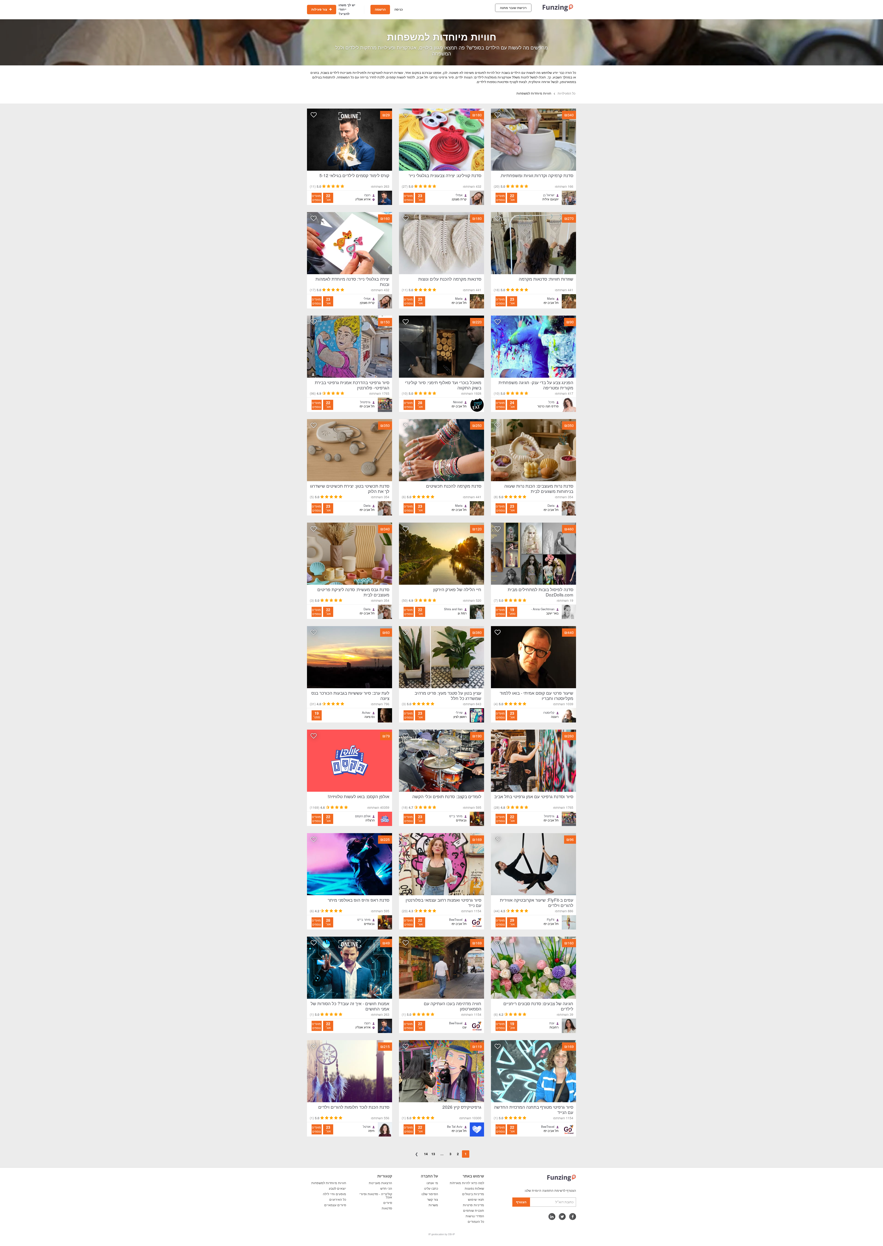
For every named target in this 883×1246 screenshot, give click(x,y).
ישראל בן (548, 195)
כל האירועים (337, 1199)
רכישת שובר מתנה (513, 8)
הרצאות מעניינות (380, 1183)
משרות (433, 1205)
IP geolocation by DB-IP (441, 1234)
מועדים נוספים (500, 197)
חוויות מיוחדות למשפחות (328, 1183)
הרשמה (380, 9)
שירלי (459, 712)
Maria (550, 298)
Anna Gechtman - (542, 609)
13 (433, 1153)
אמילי (459, 195)
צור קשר (432, 1199)
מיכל (551, 402)
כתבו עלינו (431, 1188)
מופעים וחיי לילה (334, 1194)
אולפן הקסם (362, 816)
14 (426, 1153)
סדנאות (387, 1208)
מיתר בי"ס (455, 816)
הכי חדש (386, 1188)
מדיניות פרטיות (473, 1205)
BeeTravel (455, 919)
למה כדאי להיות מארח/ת (467, 1183)
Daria (551, 505)
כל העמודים (476, 1221)
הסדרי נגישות (475, 1216)
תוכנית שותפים (473, 1210)
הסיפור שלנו (429, 1194)
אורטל (366, 1126)
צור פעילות (319, 9)
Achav (366, 712)
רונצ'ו (367, 195)
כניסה (398, 9)
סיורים (387, 1203)
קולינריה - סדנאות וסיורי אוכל (375, 1195)
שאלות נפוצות (474, 1188)
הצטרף (521, 1202)
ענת (551, 1023)
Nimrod (457, 402)
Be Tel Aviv (454, 1126)
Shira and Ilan (453, 609)
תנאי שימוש (476, 1199)
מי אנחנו (432, 1183)
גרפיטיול (365, 402)
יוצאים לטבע (337, 1188)
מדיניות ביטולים (473, 1194)
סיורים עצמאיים (335, 1205)
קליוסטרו (548, 712)
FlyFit (550, 919)
